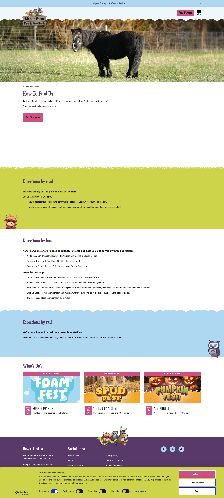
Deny (197, 491)
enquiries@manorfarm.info (42, 106)
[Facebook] (164, 449)
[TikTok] (181, 449)
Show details (140, 491)
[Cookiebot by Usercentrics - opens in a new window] (22, 493)
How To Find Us (75, 455)
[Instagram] (172, 449)
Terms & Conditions (114, 460)
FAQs (70, 460)
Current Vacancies (76, 465)
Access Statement (114, 465)
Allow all (197, 474)
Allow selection (197, 483)
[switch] (79, 491)
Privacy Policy (112, 455)
